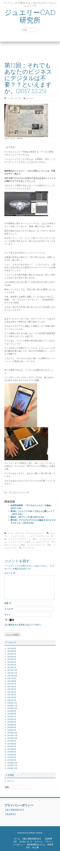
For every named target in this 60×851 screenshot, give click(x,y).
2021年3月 (11, 694)
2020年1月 (11, 730)
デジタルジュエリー (34, 533)
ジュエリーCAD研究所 (30, 16)
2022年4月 (11, 662)
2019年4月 (11, 754)
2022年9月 (11, 648)
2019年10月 (12, 738)
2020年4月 (11, 724)
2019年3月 (11, 757)
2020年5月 (11, 722)
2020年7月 (11, 716)
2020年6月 (11, 719)
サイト (7, 614)
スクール (19, 533)
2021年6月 (11, 686)
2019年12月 (12, 732)
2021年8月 (11, 681)
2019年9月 (11, 741)
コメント (9, 573)
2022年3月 (11, 664)
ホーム (17, 838)
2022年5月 (11, 659)
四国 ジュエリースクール (33, 544)
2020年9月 (11, 711)
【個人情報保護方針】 (14, 809)
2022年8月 (11, 651)
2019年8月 (11, 743)
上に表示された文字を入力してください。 (23, 624)
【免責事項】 (10, 814)
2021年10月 (12, 675)
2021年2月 (11, 697)
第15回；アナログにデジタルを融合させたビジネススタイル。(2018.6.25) (33, 521)
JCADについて (26, 841)
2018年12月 (12, 762)
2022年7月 (11, 654)
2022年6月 (11, 656)
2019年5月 (11, 751)
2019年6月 (11, 749)
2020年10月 (12, 708)
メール (8, 608)
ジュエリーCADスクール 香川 (22, 539)
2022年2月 (11, 667)
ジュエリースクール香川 (19, 542)
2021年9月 (11, 678)
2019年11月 (12, 735)
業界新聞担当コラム (36, 844)
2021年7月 (11, 683)
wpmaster (30, 98)
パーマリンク (28, 547)
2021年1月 (11, 700)
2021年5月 (11, 689)
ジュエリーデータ (41, 542)
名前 (7, 603)
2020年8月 (11, 713)
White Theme (35, 832)
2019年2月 (11, 760)
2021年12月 (12, 670)
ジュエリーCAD (17, 536)
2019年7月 (11, 746)
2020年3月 (11, 727)
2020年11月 (12, 705)
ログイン (11, 781)
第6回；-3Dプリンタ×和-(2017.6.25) (27, 517)
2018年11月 (12, 765)
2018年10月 (12, 768)
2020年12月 (12, 702)
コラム (10, 533)
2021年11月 (12, 673)
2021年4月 (11, 692)
